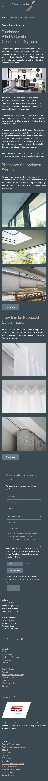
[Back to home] (24, 6)
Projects (5, 648)
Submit (13, 588)
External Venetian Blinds (11, 744)
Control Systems (8, 775)
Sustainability (7, 654)
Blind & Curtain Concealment (13, 763)
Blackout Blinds (8, 772)
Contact (5, 662)
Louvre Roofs (7, 752)
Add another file (14, 570)
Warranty (5, 672)
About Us (5, 651)
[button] (16, 80)
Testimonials (6, 660)
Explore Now (10, 307)
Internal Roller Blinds (9, 766)
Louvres (5, 755)
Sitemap (5, 686)
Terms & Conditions (9, 677)
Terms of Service (32, 579)
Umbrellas (6, 761)
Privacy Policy (17, 579)
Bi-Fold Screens (8, 758)
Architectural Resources (11, 657)
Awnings (5, 749)
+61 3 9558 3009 (8, 602)
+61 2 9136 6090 (8, 620)
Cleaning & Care (8, 669)
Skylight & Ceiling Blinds (11, 769)
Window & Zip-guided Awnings (13, 747)
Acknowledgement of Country (13, 674)
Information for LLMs (9, 683)
